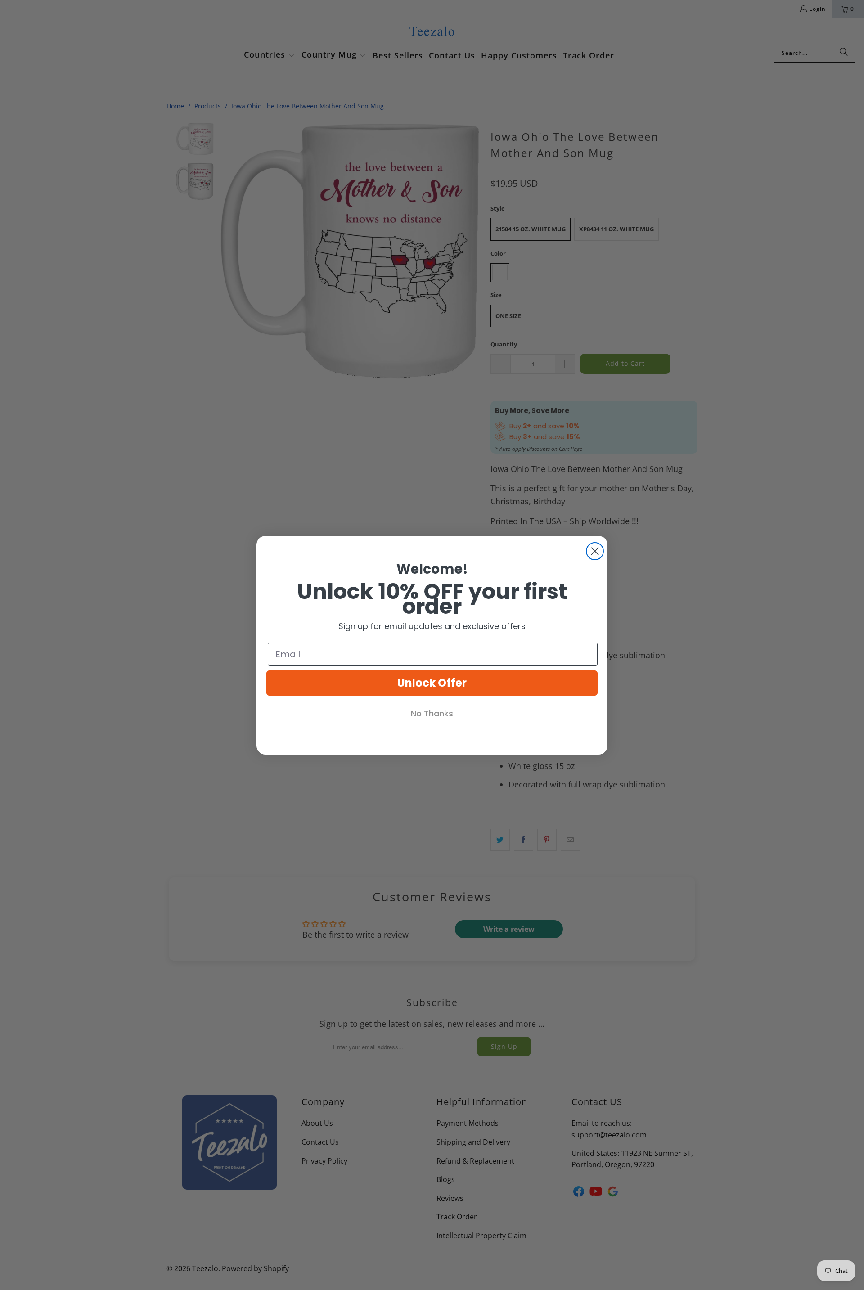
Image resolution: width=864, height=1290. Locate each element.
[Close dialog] (594, 551)
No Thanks (432, 713)
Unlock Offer (432, 682)
